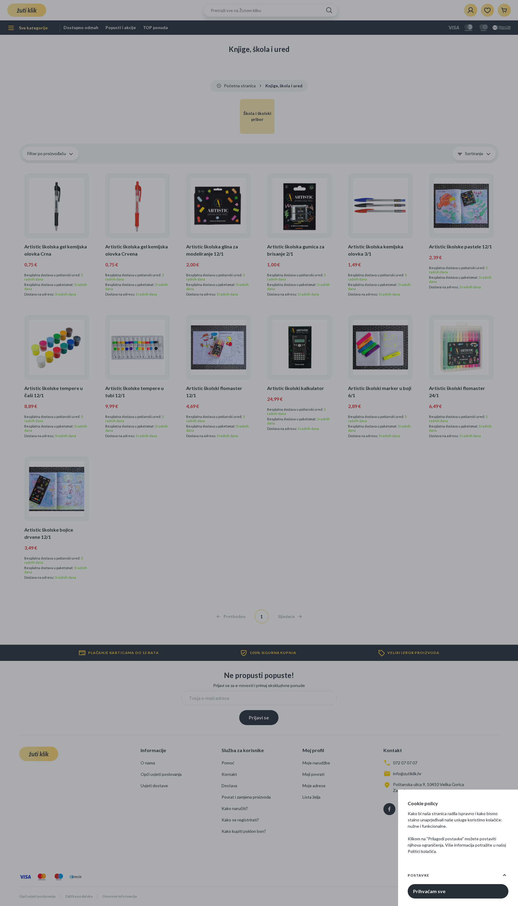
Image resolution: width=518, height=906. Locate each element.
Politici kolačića (422, 851)
